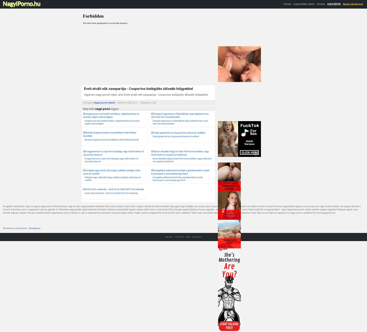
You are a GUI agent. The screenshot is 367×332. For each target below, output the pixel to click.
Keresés (321, 4)
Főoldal (287, 4)
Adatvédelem (197, 237)
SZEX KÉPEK (334, 4)
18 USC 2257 (179, 237)
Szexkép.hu (34, 228)
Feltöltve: (121, 102)
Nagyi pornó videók (104, 102)
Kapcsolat (168, 237)
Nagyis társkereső (353, 4)
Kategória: (88, 102)
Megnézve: (146, 102)
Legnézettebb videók (303, 4)
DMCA (188, 237)
